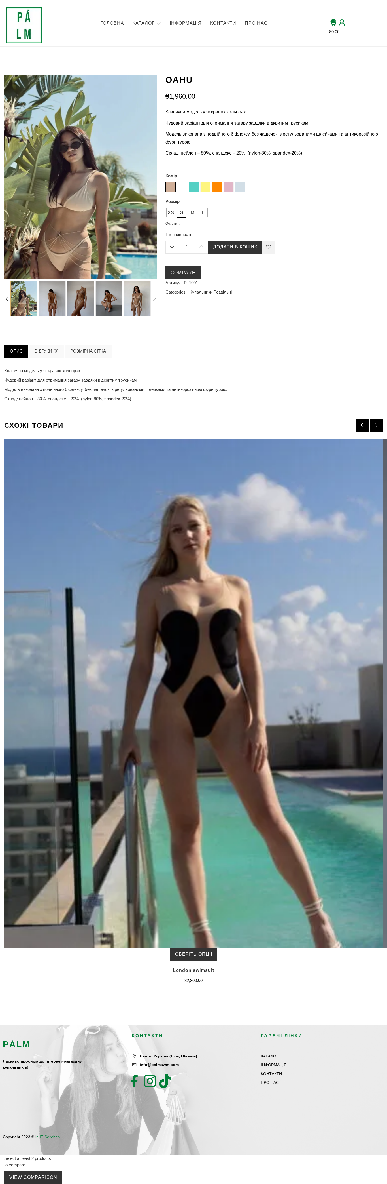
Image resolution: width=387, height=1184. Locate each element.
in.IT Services (47, 1137)
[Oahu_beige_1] (23, 298)
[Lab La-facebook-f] (134, 1081)
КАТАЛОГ (144, 23)
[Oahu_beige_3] (108, 298)
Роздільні (223, 292)
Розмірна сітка (88, 351)
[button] (376, 425)
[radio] (171, 212)
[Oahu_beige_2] (137, 298)
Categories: (176, 292)
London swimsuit (193, 970)
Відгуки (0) (46, 351)
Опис (16, 351)
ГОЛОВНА (112, 23)
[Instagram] (150, 1081)
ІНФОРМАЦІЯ (186, 23)
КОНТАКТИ (223, 23)
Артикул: (174, 282)
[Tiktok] (165, 1081)
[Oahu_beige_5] (80, 298)
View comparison (33, 1177)
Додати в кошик (235, 247)
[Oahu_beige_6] (52, 298)
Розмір (172, 201)
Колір (171, 175)
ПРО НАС (256, 23)
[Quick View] (186, 704)
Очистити (173, 224)
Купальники (201, 292)
